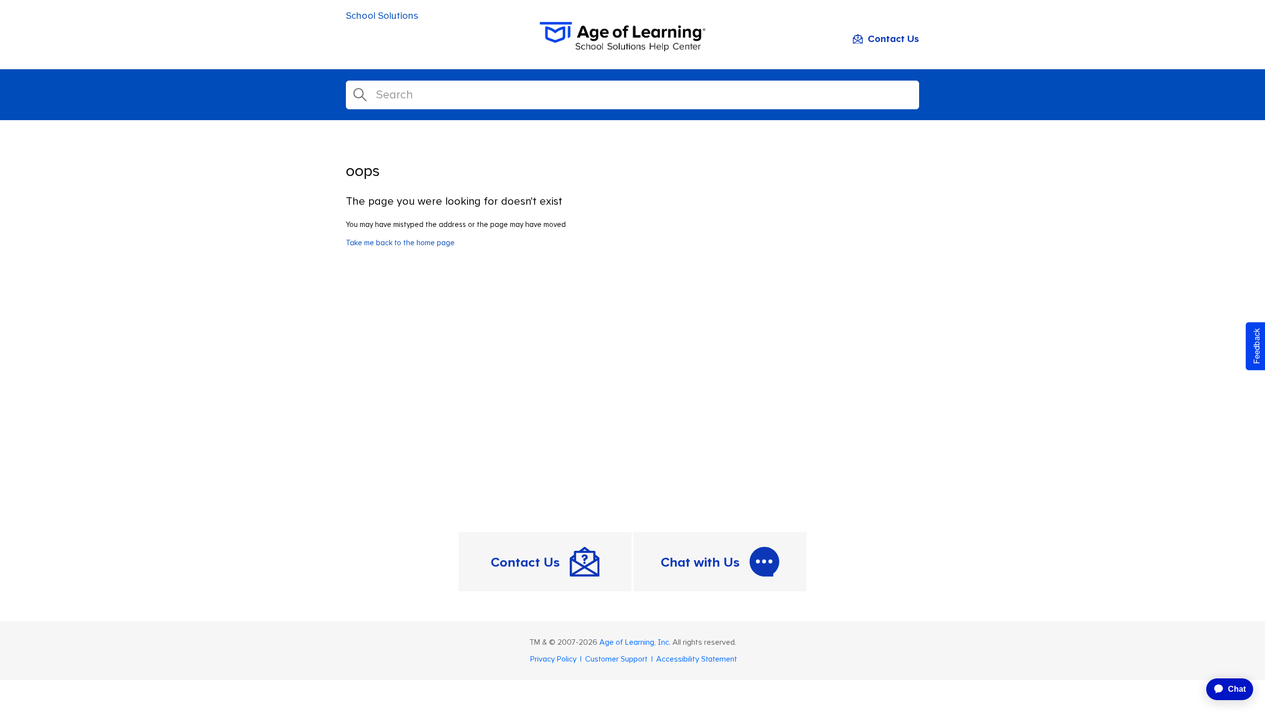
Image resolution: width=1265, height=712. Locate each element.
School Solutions (382, 16)
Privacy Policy (553, 659)
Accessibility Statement (696, 659)
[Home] (632, 48)
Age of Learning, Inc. (635, 642)
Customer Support (616, 659)
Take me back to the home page (400, 243)
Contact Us (893, 39)
